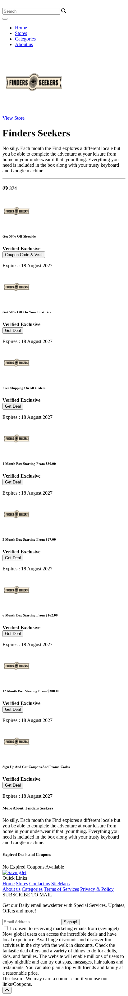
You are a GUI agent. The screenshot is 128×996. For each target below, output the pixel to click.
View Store (13, 118)
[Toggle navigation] (4, 19)
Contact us (39, 883)
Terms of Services (61, 889)
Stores (21, 33)
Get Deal (13, 330)
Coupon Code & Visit (24, 254)
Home (21, 27)
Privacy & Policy (97, 889)
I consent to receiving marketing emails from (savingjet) (64, 928)
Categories (25, 38)
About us (24, 44)
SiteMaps (60, 883)
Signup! (70, 922)
